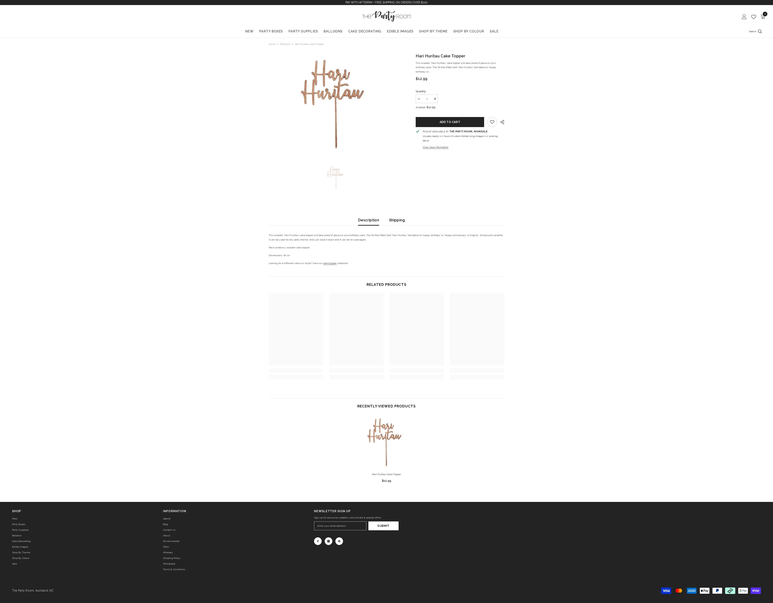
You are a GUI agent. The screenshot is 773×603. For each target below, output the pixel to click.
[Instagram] (328, 541)
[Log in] (744, 17)
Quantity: (421, 91)
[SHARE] (500, 122)
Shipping (397, 220)
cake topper (330, 263)
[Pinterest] (339, 541)
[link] (492, 122)
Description (368, 220)
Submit (383, 525)
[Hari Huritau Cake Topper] (386, 442)
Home (272, 44)
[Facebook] (318, 541)
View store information (435, 147)
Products (285, 44)
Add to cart (450, 121)
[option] (336, 103)
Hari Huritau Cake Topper (386, 474)
